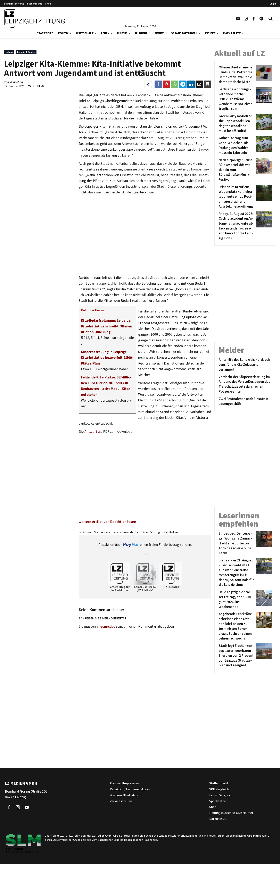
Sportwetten (218, 801)
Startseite (45, 33)
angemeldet (106, 626)
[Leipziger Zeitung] (34, 18)
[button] (70, 32)
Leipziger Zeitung (14, 3)
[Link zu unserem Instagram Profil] (246, 19)
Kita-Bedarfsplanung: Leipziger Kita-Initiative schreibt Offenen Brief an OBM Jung (106, 326)
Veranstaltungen (184, 33)
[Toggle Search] (270, 18)
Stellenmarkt (34, 3)
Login (273, 3)
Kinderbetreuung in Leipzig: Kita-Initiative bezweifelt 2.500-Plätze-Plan (107, 358)
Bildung (141, 33)
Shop (48, 3)
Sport (159, 33)
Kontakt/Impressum (124, 783)
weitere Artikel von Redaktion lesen (107, 521)
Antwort (90, 431)
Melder (210, 33)
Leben (105, 33)
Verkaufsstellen (121, 801)
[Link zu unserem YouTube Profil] (238, 19)
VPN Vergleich (219, 789)
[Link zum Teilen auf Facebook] (158, 84)
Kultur (122, 33)
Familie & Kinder (26, 51)
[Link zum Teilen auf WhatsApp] (174, 84)
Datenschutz (218, 819)
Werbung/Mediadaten (125, 795)
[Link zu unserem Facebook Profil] (253, 19)
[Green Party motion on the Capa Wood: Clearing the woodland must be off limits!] (263, 123)
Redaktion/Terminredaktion (130, 789)
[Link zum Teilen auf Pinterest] (166, 84)
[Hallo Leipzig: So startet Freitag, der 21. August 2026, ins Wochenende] (263, 599)
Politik (63, 33)
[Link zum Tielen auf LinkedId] (191, 84)
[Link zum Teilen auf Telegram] (183, 84)
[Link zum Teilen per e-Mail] (199, 84)
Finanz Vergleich (220, 795)
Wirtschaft (84, 33)
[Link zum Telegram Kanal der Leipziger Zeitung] (261, 19)
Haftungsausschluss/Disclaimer (231, 813)
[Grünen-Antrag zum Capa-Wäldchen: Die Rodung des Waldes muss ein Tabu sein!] (263, 145)
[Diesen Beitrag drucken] (207, 84)
